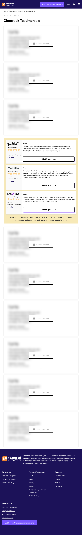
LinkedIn (58, 479)
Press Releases (60, 476)
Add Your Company (9, 514)
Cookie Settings (34, 496)
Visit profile (49, 159)
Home (6, 11)
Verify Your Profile (8, 511)
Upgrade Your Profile (9, 507)
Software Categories (9, 476)
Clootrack (21, 11)
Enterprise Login (7, 518)
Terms (31, 479)
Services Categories (9, 479)
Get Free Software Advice (52, 4)
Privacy (31, 483)
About (31, 476)
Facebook (58, 486)
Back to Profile (12, 15)
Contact (31, 486)
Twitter (57, 483)
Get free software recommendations (19, 523)
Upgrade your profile (41, 217)
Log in (68, 4)
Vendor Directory (8, 483)
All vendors (13, 11)
